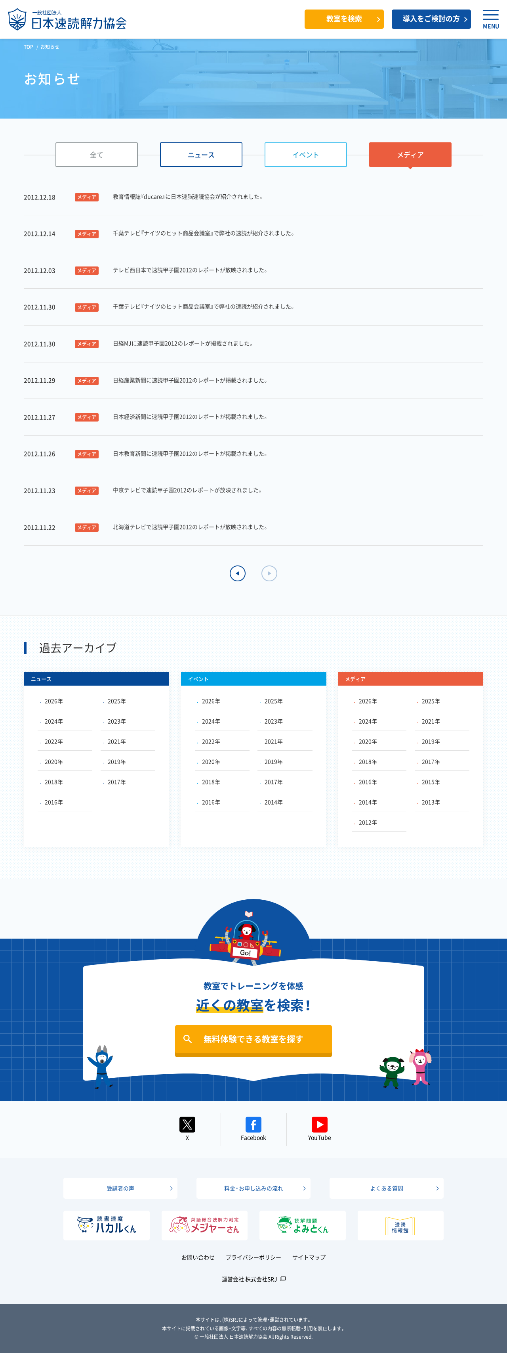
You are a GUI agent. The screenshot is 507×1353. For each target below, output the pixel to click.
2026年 (54, 701)
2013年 (431, 802)
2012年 (368, 822)
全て (96, 154)
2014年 (274, 802)
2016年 (54, 802)
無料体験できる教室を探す (253, 1039)
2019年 (117, 761)
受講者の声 (120, 1188)
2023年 (117, 721)
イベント (305, 154)
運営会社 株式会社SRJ (249, 1279)
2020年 (54, 761)
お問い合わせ (198, 1257)
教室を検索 (344, 18)
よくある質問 (386, 1188)
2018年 (54, 782)
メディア (410, 154)
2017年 (117, 782)
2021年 (117, 741)
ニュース (201, 154)
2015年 (431, 782)
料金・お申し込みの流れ (253, 1188)
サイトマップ (309, 1257)
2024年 (54, 721)
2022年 (54, 741)
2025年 (117, 701)
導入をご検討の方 (431, 18)
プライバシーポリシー (253, 1257)
